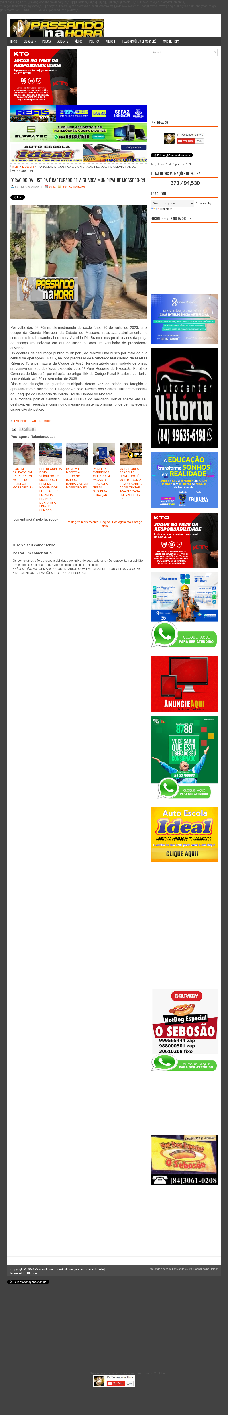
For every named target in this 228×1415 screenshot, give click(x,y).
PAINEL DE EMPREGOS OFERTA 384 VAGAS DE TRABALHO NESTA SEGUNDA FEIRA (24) (101, 482)
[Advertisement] (184, 87)
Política (94, 41)
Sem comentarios (74, 186)
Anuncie (110, 41)
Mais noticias (171, 41)
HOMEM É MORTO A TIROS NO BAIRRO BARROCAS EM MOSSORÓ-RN (77, 478)
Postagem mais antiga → (129, 522)
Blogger (32, 1273)
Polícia (46, 41)
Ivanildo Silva (184, 1269)
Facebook (20, 421)
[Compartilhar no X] (29, 429)
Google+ (49, 421)
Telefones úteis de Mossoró (139, 41)
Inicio (13, 41)
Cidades (30, 41)
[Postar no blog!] (25, 429)
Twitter (35, 421)
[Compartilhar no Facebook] (34, 429)
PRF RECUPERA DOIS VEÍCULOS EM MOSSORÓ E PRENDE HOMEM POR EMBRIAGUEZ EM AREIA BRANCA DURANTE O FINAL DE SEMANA (50, 489)
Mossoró (28, 166)
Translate (166, 209)
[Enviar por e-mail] (21, 429)
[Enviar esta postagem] (13, 429)
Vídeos (79, 41)
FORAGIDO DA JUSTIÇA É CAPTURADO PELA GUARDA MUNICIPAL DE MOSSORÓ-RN (77, 180)
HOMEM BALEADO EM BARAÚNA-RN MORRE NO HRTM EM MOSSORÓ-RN (23, 478)
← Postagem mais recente (80, 522)
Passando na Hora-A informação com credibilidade (69, 1269)
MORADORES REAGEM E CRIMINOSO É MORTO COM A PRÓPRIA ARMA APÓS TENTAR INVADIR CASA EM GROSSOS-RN (130, 483)
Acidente (62, 41)
